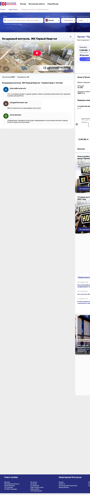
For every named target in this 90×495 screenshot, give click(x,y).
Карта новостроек (36, 487)
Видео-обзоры (13, 9)
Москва (7, 482)
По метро (33, 484)
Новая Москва (9, 485)
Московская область (11, 484)
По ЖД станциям (10, 489)
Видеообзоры (64, 487)
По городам (8, 487)
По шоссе (33, 482)
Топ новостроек (36, 491)
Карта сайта (34, 489)
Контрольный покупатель (68, 485)
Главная (2, 9)
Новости (62, 484)
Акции (61, 482)
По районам (34, 485)
